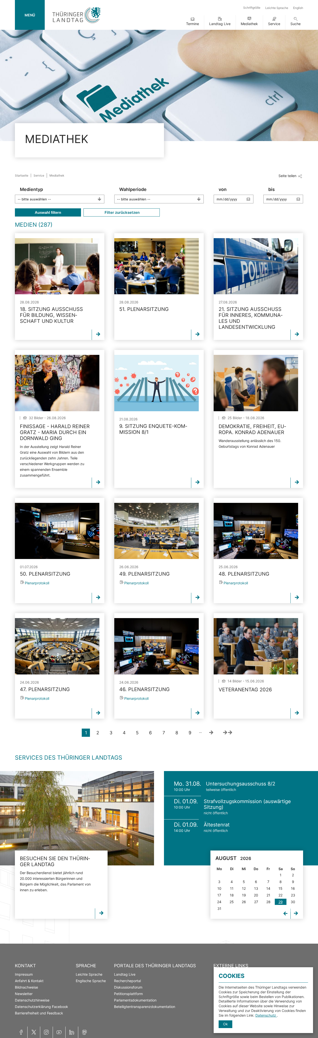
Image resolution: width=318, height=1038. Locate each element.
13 (256, 888)
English (298, 8)
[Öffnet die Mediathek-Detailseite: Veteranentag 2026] (256, 646)
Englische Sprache (91, 981)
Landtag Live (220, 24)
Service (274, 24)
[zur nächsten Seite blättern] (211, 733)
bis (271, 189)
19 (244, 895)
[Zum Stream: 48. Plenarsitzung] (256, 531)
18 (232, 895)
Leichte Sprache (276, 8)
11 (232, 888)
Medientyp (31, 189)
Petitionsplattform (128, 994)
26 (244, 902)
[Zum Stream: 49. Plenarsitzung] (156, 531)
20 (256, 895)
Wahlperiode (133, 189)
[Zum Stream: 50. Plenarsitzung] (57, 531)
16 (293, 888)
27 (256, 902)
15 (280, 888)
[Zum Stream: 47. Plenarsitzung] (57, 646)
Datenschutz (266, 1015)
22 (280, 895)
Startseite (21, 175)
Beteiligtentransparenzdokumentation (144, 1006)
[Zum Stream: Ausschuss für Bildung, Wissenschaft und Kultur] (57, 266)
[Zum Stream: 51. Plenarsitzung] (156, 266)
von (223, 189)
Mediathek (249, 24)
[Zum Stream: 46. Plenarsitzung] (156, 646)
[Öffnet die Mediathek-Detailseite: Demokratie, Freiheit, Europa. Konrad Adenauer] (256, 383)
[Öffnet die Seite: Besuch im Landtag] (77, 818)
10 (219, 888)
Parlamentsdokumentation (135, 1000)
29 (280, 902)
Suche (295, 24)
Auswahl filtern (48, 212)
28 (268, 902)
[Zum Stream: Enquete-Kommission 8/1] (156, 383)
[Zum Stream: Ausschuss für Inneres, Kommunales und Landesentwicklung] (256, 266)
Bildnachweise (26, 987)
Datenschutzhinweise (32, 1000)
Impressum (24, 974)
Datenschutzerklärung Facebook (41, 1006)
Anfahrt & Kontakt (29, 981)
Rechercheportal (127, 981)
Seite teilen (287, 176)
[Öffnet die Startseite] (76, 24)
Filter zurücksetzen (122, 212)
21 (268, 895)
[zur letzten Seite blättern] (227, 733)
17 (219, 895)
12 (244, 888)
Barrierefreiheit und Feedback (39, 1013)
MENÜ (30, 15)
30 (293, 902)
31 (219, 908)
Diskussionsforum (128, 987)
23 (293, 895)
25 (232, 902)
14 (268, 888)
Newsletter (24, 994)
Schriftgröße (251, 7)
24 (219, 902)
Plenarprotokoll (37, 583)
